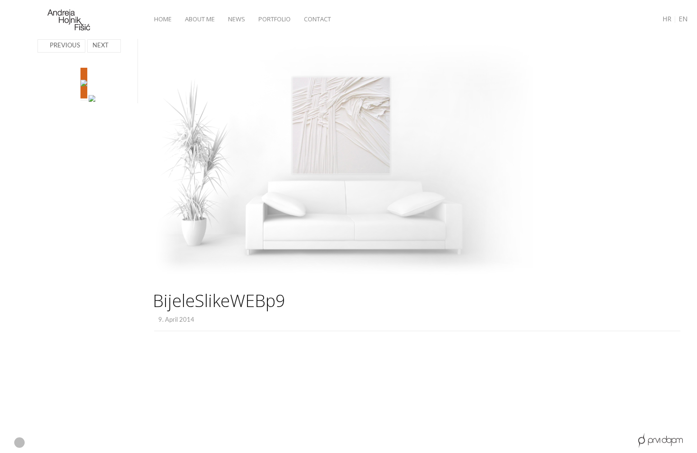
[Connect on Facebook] (36, 443)
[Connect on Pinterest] (71, 443)
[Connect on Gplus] (53, 443)
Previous (65, 46)
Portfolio (274, 19)
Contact (317, 19)
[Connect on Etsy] (19, 442)
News (236, 19)
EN (683, 18)
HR (666, 18)
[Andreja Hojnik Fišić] (68, 20)
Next (100, 46)
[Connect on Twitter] (87, 443)
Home (163, 19)
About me (200, 19)
